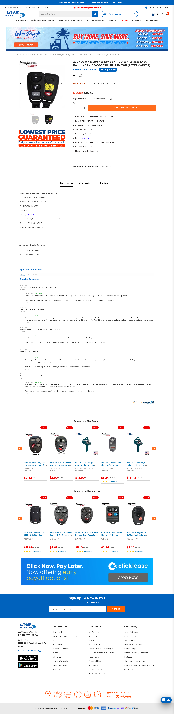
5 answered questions (84, 70)
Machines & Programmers (70, 20)
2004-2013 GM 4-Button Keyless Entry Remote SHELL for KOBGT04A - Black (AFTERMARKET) (60, 466)
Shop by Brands (151, 20)
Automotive (21, 20)
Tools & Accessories (95, 20)
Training (112, 20)
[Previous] (21, 84)
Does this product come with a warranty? (35, 376)
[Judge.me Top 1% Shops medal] (87, 694)
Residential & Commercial (42, 20)
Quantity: (77, 103)
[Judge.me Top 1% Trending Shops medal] (97, 694)
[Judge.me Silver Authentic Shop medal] (68, 694)
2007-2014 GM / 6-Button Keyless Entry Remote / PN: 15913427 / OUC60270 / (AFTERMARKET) (86, 536)
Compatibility (86, 183)
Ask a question (108, 70)
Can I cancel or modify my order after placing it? (38, 287)
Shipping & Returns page (143, 320)
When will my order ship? (29, 351)
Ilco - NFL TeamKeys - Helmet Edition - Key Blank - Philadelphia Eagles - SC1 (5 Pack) (136, 466)
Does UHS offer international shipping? (34, 309)
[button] (26, 303)
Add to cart (35, 447)
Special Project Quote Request (87, 8)
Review (104, 183)
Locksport (137, 20)
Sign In (166, 7)
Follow (22, 289)
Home (19, 55)
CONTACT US (26, 7)
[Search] (95, 14)
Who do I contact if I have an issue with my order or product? (43, 329)
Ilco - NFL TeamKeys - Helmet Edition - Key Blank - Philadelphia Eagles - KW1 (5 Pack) (85, 466)
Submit (116, 609)
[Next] (62, 84)
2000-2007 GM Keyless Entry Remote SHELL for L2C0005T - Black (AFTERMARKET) (35, 466)
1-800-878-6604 (12, 7)
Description (66, 183)
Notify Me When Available (122, 108)
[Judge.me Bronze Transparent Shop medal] (78, 694)
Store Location (155, 7)
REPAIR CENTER (40, 7)
